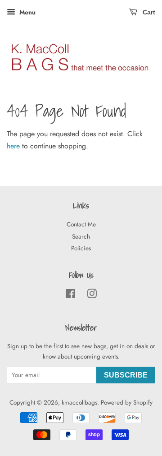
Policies (81, 248)
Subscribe (126, 375)
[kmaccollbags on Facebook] (70, 295)
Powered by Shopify (127, 402)
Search (81, 236)
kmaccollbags (79, 402)
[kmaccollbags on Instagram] (92, 295)
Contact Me (81, 224)
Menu (27, 12)
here (13, 146)
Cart (148, 12)
